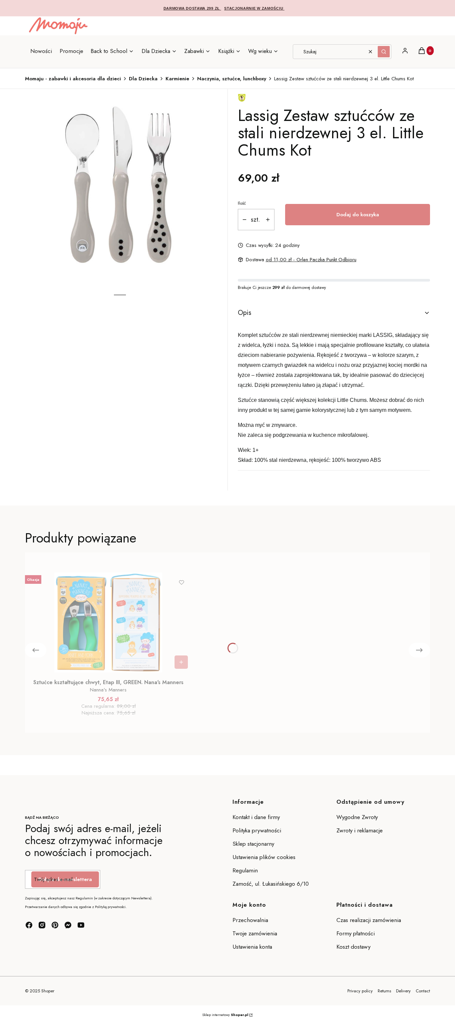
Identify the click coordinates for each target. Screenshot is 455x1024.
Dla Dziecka (143, 78)
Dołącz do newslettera (65, 879)
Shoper (47, 991)
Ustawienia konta (252, 947)
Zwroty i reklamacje (359, 830)
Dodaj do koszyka (357, 214)
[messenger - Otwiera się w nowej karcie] (68, 925)
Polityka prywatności (256, 830)
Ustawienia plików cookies (264, 857)
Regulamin (245, 870)
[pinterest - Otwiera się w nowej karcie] (55, 925)
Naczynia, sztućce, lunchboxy (231, 78)
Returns (384, 991)
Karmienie (177, 78)
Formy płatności (355, 933)
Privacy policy (360, 991)
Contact (423, 991)
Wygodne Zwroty (357, 817)
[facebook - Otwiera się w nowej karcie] (29, 925)
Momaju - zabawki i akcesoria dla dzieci (73, 78)
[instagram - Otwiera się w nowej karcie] (42, 925)
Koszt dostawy (353, 947)
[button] (384, 51)
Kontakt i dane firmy (256, 817)
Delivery (403, 991)
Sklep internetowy (225, 1014)
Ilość (242, 203)
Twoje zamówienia (254, 933)
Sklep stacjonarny (253, 844)
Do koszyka (181, 662)
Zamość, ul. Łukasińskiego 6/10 (270, 884)
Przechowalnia (250, 920)
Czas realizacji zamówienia (368, 920)
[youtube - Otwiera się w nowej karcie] (81, 925)
